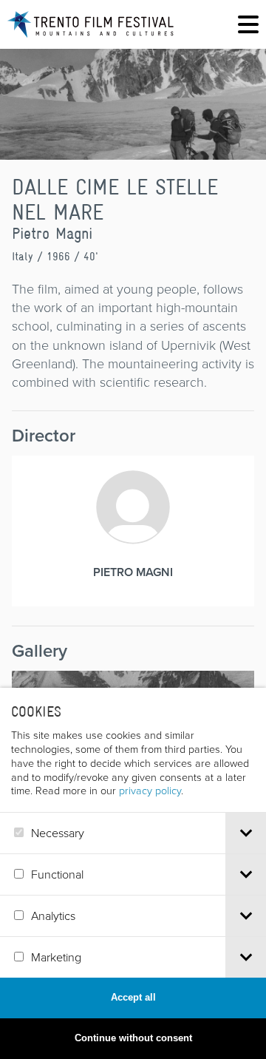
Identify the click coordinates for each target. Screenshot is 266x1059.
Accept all (133, 997)
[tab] (245, 833)
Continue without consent (133, 1037)
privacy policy (150, 789)
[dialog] (133, 873)
